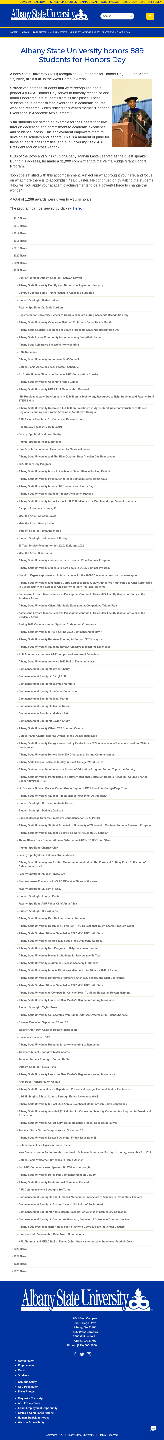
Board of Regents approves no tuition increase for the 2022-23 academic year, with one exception (78, 575)
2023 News (20, 1249)
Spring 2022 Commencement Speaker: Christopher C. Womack (57, 624)
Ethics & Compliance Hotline (36, 1413)
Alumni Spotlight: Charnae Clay (38, 847)
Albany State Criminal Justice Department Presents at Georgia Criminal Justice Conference (75, 1089)
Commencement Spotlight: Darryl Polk (42, 676)
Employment (26, 1365)
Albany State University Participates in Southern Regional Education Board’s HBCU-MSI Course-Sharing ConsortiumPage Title (83, 779)
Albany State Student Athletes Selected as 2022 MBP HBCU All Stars (61, 933)
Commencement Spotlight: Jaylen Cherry (44, 669)
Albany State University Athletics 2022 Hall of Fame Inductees (57, 661)
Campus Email (89, 2)
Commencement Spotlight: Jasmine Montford (47, 683)
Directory (130, 2)
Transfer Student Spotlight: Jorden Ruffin (44, 1059)
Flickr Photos (26, 1391)
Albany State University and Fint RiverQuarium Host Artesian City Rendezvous (67, 456)
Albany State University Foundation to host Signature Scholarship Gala (63, 479)
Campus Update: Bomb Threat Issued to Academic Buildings (56, 292)
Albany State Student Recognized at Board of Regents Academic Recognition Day (69, 330)
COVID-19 (25, 2)
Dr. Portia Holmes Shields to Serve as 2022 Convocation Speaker (59, 374)
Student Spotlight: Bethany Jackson (41, 810)
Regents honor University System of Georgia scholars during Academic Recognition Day (73, 315)
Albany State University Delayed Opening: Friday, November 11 (57, 1137)
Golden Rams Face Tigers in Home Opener (45, 1145)
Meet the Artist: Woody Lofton (37, 523)
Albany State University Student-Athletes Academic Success (56, 493)
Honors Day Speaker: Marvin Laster (40, 427)
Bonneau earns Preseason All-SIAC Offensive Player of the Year (58, 881)
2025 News (20, 1264)
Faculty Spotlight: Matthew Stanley (40, 434)
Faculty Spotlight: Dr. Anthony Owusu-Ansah (46, 855)
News (25, 32)
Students (23, 1375)
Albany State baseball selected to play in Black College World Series (61, 762)
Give (142, 2)
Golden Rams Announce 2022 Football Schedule (49, 367)
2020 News (20, 255)
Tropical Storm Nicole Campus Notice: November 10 (51, 1130)
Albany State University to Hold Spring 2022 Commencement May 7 (60, 632)
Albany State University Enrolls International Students (52, 918)
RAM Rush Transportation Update (39, 1081)
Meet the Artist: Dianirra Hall (36, 553)
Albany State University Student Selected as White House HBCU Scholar (63, 833)
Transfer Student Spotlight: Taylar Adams (44, 1052)
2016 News (20, 226)
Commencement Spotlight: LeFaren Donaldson (48, 691)
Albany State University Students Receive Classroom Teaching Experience (64, 646)
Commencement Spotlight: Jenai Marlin (43, 698)
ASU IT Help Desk (29, 1403)
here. (77, 208)
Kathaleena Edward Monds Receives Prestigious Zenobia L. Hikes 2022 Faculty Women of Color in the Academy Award (82, 596)
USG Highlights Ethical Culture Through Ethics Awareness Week (59, 1096)
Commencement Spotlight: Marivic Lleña (44, 713)
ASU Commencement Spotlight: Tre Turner (45, 1189)
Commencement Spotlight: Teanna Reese (44, 706)
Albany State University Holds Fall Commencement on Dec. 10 (57, 1174)
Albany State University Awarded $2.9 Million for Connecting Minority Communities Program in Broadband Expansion (85, 1113)
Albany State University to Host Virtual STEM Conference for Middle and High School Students (77, 501)
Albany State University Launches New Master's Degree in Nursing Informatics (67, 1000)
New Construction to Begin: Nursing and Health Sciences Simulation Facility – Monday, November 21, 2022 (85, 1152)
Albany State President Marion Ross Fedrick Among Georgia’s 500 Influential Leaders (72, 1226)
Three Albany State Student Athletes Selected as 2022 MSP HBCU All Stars (65, 840)
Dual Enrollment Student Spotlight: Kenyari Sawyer (50, 278)
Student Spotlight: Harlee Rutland (39, 300)
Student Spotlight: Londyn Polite (39, 896)
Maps (21, 1370)
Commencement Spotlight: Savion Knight (44, 721)
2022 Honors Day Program (35, 464)
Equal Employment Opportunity (37, 1408)
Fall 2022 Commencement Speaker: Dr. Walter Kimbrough (54, 1167)
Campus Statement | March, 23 (37, 508)
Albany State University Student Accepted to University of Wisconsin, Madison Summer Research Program (85, 825)
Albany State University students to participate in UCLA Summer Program (64, 560)
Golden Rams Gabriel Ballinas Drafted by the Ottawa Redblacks (58, 735)
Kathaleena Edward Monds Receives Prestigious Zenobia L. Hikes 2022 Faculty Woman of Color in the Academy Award (82, 615)
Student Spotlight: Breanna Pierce (40, 530)
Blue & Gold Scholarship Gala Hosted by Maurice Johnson (55, 449)
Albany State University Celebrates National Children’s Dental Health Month (65, 322)
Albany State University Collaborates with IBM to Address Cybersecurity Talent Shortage (73, 1015)
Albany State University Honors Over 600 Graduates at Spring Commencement (67, 754)
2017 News (20, 233)
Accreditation (26, 1360)
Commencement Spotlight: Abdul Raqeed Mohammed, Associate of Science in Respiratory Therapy (80, 1197)
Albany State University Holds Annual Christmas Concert (54, 1182)
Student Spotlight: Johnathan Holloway (43, 538)
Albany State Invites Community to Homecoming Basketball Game (60, 337)
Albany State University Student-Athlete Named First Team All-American (63, 795)
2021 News (20, 263)
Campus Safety (27, 1382)
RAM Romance (28, 352)
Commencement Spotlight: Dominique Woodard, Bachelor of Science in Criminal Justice (74, 1219)
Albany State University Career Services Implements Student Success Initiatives (68, 1123)
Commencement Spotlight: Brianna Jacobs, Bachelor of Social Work (61, 1204)
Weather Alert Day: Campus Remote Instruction (48, 1029)
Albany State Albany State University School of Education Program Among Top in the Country (77, 769)
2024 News (20, 1256)
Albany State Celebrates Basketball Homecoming (49, 344)
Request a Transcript (30, 1398)
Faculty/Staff (110, 2)
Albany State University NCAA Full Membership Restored (54, 389)
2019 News (20, 248)
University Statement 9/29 (34, 1037)
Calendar (40, 2)
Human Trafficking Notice (33, 1417)
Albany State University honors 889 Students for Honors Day (56, 486)
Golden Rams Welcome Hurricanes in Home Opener (51, 1160)
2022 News (39, 32)
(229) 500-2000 (87, 1345)
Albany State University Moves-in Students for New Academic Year (60, 955)
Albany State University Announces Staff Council (49, 359)
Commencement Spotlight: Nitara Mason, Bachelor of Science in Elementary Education (73, 1212)
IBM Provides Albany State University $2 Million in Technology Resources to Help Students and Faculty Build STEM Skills (86, 398)
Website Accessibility (31, 1422)
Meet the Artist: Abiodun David (37, 516)
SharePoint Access (63, 2)
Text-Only (154, 2)
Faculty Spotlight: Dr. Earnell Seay (40, 888)
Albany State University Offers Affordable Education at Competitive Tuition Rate (68, 605)
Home (14, 32)
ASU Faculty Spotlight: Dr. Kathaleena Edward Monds (52, 419)
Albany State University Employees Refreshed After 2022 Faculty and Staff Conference (72, 978)
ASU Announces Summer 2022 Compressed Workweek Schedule (59, 654)
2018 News (20, 240)
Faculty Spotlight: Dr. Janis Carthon (41, 307)
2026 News (20, 1271)
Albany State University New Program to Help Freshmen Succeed (59, 948)
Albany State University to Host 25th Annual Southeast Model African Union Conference (73, 1104)
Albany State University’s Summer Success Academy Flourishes (58, 963)
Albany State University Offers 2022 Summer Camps (51, 728)
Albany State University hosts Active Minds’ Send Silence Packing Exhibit (64, 471)
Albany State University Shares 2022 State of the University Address (60, 940)
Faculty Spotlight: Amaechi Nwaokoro (42, 874)
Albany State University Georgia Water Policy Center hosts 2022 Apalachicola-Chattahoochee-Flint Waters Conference (84, 745)
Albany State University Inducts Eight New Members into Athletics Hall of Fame (68, 970)
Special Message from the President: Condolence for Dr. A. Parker (59, 818)
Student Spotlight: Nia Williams (38, 911)
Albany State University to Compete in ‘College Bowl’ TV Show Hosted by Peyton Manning (74, 992)
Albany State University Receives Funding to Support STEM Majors (60, 639)
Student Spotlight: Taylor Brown (38, 1007)
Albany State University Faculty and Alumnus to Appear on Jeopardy (61, 285)
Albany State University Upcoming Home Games (48, 381)
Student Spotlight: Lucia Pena (37, 1067)
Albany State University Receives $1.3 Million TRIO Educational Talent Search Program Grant (76, 926)
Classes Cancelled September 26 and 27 (43, 1022)
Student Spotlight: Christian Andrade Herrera (46, 803)
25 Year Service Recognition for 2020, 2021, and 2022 (51, 545)
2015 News (20, 218)
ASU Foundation (28, 1386)
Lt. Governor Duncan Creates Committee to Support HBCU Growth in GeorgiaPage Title (73, 788)
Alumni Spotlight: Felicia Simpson (40, 441)
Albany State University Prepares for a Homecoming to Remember (59, 1044)
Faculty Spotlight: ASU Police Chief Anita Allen (48, 903)
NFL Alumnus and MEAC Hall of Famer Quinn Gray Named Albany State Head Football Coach (76, 1241)
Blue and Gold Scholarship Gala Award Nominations (51, 1234)
